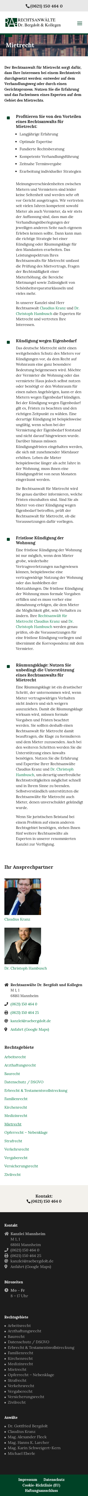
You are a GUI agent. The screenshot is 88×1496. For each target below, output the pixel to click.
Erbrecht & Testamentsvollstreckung (35, 1090)
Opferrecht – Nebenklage (26, 1132)
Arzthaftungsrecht (20, 1065)
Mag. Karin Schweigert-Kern (34, 1447)
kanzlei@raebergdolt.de (31, 1021)
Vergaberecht (16, 1157)
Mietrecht (13, 1124)
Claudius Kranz (53, 308)
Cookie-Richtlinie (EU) (41, 1485)
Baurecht (12, 1073)
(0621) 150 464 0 (46, 6)
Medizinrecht (15, 1115)
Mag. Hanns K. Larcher (28, 1442)
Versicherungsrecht (21, 1166)
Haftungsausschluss (41, 1490)
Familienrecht (16, 1098)
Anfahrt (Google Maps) (30, 1029)
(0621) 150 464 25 (25, 1012)
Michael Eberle (21, 1453)
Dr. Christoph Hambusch (25, 968)
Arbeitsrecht (15, 1057)
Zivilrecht (12, 1174)
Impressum (27, 1479)
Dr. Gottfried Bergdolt (28, 1425)
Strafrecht (13, 1141)
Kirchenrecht (15, 1107)
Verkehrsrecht (16, 1149)
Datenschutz (54, 1479)
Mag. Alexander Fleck (27, 1436)
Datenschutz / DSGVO (24, 1082)
